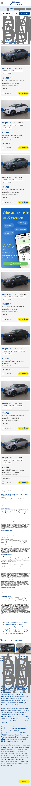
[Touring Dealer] (15, 3)
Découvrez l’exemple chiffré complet (10, 85)
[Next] (29, 55)
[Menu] (2, 3)
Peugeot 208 (17, 612)
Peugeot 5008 (23, 612)
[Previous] (2, 55)
